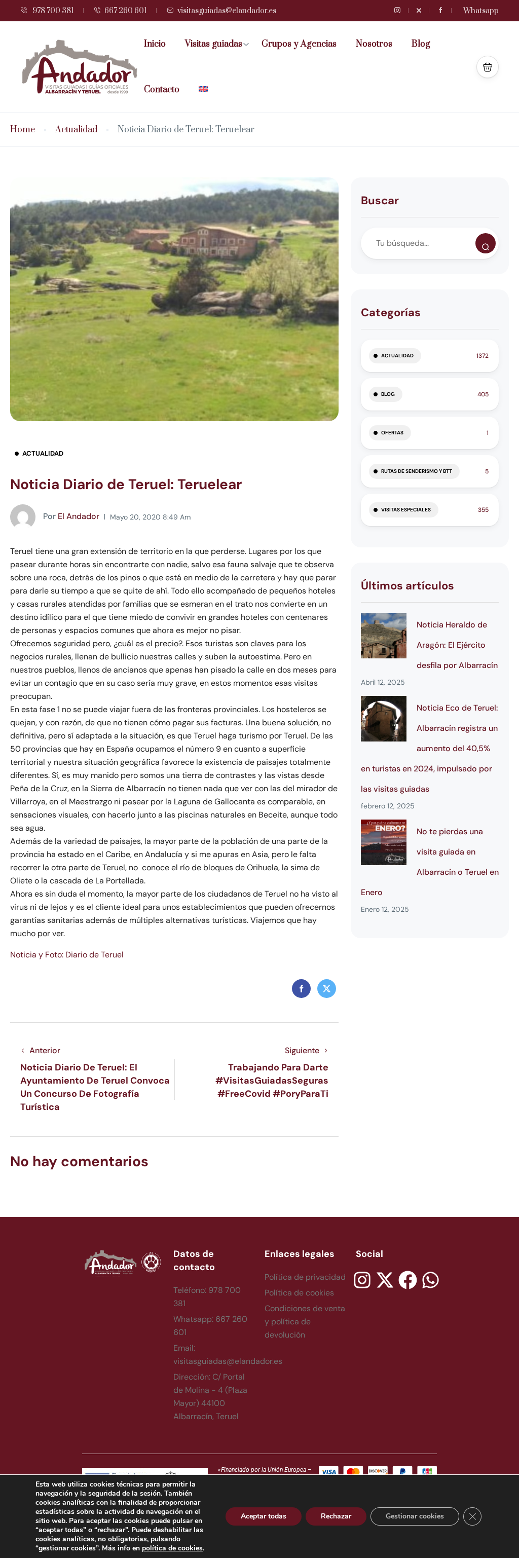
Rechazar (336, 1516)
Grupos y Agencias (299, 44)
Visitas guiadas (213, 44)
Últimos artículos (407, 585)
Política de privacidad (305, 1277)
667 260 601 (125, 11)
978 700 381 (52, 11)
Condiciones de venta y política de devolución (305, 1321)
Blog (421, 44)
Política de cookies (299, 1292)
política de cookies (172, 1548)
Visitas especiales (406, 509)
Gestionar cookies (415, 1516)
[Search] (485, 243)
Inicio (155, 44)
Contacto (161, 89)
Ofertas (392, 432)
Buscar (380, 200)
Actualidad (76, 130)
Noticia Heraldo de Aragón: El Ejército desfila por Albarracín (457, 645)
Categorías (391, 312)
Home (22, 130)
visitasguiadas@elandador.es (226, 11)
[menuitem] (207, 90)
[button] (487, 67)
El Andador (71, 516)
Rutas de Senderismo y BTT (416, 471)
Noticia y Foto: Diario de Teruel (67, 954)
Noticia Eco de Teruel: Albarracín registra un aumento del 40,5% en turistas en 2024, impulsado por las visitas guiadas (429, 748)
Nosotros (374, 44)
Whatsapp (481, 11)
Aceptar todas (263, 1516)
